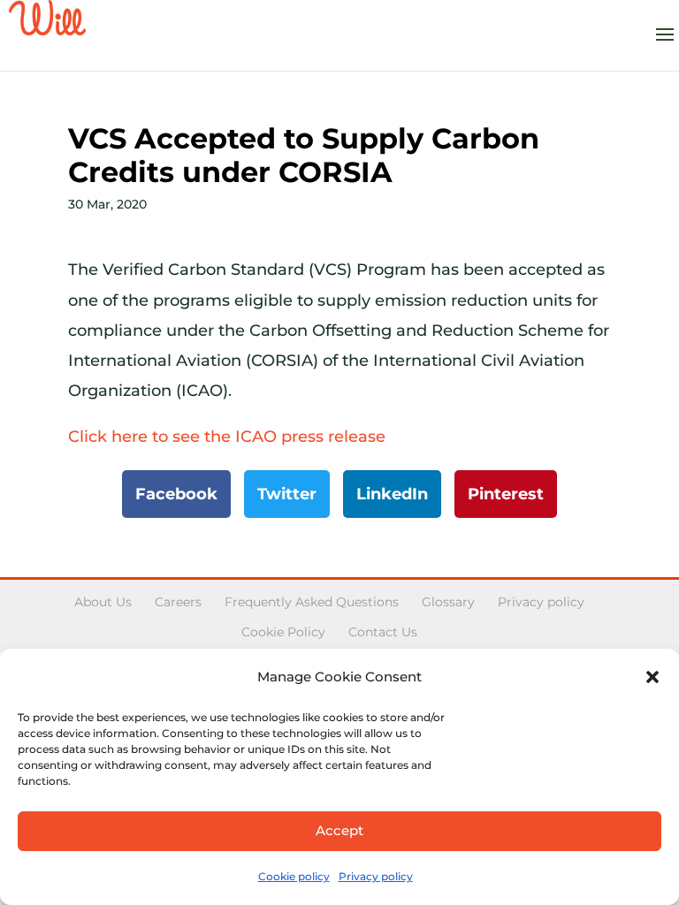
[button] (652, 677)
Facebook (176, 494)
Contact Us (382, 632)
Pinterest (506, 494)
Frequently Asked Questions (312, 602)
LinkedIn (392, 494)
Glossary (448, 602)
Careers (178, 602)
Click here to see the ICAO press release (226, 436)
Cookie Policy (283, 632)
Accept (339, 830)
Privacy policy (376, 876)
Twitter (287, 494)
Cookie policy (294, 876)
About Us (103, 602)
